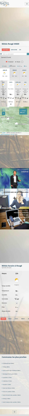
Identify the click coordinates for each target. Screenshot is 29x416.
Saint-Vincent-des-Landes (12, 395)
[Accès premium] (14, 219)
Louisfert (7, 377)
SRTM (12, 134)
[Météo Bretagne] (4, 4)
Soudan (7, 384)
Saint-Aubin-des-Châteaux (11, 370)
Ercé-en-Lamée (9, 391)
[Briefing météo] (14, 199)
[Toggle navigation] (27, 3)
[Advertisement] (14, 24)
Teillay (6, 367)
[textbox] (15, 54)
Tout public (6, 49)
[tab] (3, 319)
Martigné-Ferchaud (10, 374)
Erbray (6, 398)
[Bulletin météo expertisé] (14, 178)
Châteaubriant (8, 363)
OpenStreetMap (4, 134)
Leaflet (3, 132)
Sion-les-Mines (9, 388)
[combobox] (15, 54)
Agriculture (14, 49)
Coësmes (7, 381)
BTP (20, 49)
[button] (8, 119)
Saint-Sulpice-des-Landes (11, 402)
